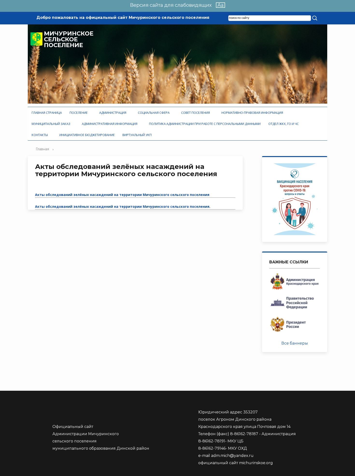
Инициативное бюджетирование (87, 135)
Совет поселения (196, 112)
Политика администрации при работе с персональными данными (205, 124)
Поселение (79, 112)
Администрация (113, 112)
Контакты (40, 135)
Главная (42, 149)
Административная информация (110, 124)
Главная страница (47, 112)
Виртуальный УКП (137, 135)
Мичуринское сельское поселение (68, 39)
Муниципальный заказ (52, 124)
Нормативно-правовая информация (252, 112)
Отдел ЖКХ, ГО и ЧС (284, 124)
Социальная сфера (154, 112)
